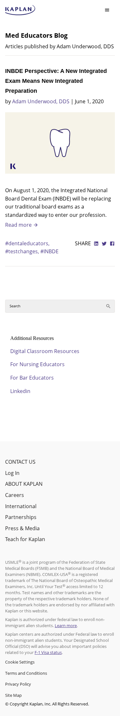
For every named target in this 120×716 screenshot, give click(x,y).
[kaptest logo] (20, 10)
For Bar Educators (32, 377)
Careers (14, 495)
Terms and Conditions (26, 673)
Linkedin (20, 391)
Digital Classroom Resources (44, 351)
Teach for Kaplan (25, 539)
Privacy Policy (18, 684)
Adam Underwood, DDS (40, 101)
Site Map (13, 695)
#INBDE (49, 251)
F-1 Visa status (48, 652)
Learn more (66, 625)
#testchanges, (22, 251)
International (20, 506)
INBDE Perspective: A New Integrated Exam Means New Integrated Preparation (56, 81)
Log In (12, 472)
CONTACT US (20, 461)
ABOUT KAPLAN (24, 483)
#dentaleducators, (27, 243)
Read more (19, 224)
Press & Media (22, 528)
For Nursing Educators (37, 364)
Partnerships (20, 517)
